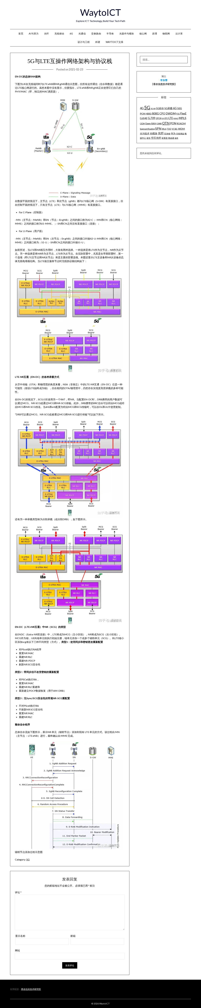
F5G (178, 113)
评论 (18, 892)
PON (173, 123)
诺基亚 (165, 138)
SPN (158, 128)
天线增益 (180, 133)
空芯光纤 (156, 137)
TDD (169, 129)
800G (155, 113)
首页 (20, 33)
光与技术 (144, 133)
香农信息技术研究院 (31, 989)
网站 (17, 950)
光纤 (46, 33)
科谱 (97, 42)
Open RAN (150, 123)
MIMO (175, 118)
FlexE (183, 113)
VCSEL (175, 129)
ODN (142, 123)
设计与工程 (84, 42)
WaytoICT (100, 12)
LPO (166, 118)
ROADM (181, 123)
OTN (166, 123)
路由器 (171, 138)
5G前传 (160, 108)
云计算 (179, 33)
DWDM (171, 113)
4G (142, 108)
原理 (154, 33)
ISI (163, 118)
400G (149, 113)
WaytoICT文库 (114, 42)
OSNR (159, 123)
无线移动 (59, 33)
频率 (176, 138)
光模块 (153, 133)
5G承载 (168, 108)
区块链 (167, 133)
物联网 (166, 33)
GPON (158, 118)
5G (28, 859)
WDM (181, 128)
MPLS (182, 118)
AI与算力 (34, 33)
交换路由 (96, 33)
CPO (162, 113)
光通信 (82, 33)
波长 (149, 138)
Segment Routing (147, 129)
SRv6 (164, 129)
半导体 (110, 33)
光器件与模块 (126, 33)
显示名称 (20, 935)
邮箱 (73, 935)
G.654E (143, 118)
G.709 (151, 118)
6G (71, 33)
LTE (170, 118)
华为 (173, 133)
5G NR (153, 108)
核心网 (143, 33)
